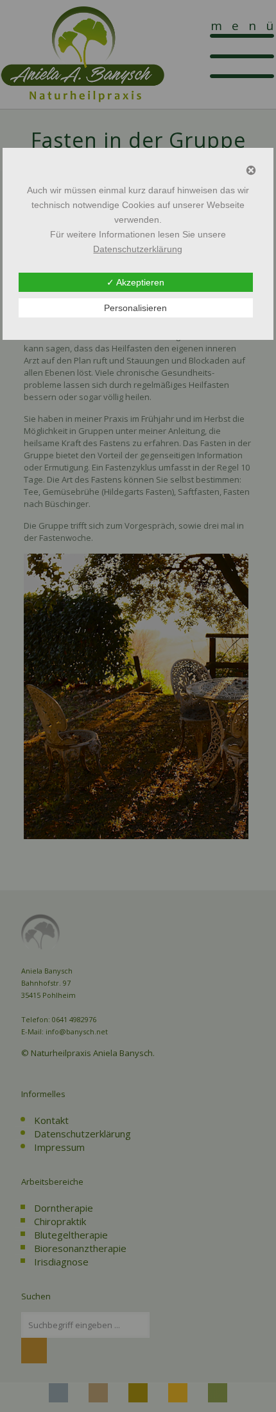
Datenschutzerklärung (137, 249)
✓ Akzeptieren (135, 282)
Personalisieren (135, 308)
